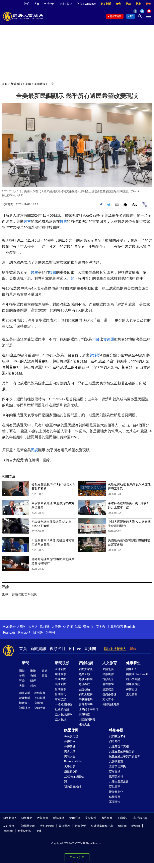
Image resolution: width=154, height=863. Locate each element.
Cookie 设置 (77, 857)
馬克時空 (84, 714)
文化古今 (108, 699)
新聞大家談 (86, 669)
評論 (22, 680)
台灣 (33, 675)
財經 (33, 680)
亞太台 (100, 626)
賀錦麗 (108, 339)
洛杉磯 (45, 626)
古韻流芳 (108, 679)
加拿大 (33, 626)
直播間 (90, 648)
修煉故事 (114, 796)
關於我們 (26, 817)
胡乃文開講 (133, 679)
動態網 (135, 825)
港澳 (33, 670)
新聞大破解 (86, 694)
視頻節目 (58, 648)
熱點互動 (84, 674)
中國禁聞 (60, 679)
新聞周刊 (60, 694)
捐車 (138, 3)
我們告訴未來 (117, 736)
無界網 (8, 830)
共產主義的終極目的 (121, 751)
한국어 (50, 632)
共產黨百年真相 (119, 746)
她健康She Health (137, 674)
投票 (63, 221)
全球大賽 (40, 707)
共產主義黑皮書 (119, 781)
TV (131, 16)
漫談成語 (108, 689)
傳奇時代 (114, 741)
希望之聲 (80, 825)
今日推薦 (40, 697)
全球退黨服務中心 (102, 825)
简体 (69, 3)
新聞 (25, 663)
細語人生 (84, 724)
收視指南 (42, 817)
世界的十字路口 (88, 709)
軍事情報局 (86, 699)
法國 (78, 626)
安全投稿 (90, 817)
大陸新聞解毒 (87, 719)
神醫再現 (131, 689)
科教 (33, 685)
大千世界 (69, 766)
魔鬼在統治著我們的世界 (124, 756)
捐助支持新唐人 (115, 649)
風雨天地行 (116, 776)
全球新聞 (60, 669)
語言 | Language (86, 3)
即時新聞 (24, 697)
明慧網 (122, 825)
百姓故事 (114, 786)
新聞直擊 (60, 689)
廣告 (118, 3)
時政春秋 (84, 684)
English (129, 626)
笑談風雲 (108, 674)
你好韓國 (69, 746)
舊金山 (88, 626)
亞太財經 (60, 719)
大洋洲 (56, 626)
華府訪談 (60, 699)
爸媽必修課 (109, 694)
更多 (39, 830)
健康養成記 (133, 684)
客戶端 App (140, 817)
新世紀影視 (24, 830)
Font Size (134, 204)
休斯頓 (68, 626)
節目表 (75, 648)
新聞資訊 (16, 83)
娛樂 (44, 670)
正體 (62, 3)
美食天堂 (69, 751)
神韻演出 (24, 707)
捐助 (128, 3)
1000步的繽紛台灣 (74, 779)
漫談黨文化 (116, 791)
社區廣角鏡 (62, 709)
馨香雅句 (108, 684)
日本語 (38, 632)
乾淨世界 (64, 825)
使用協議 (74, 817)
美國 (28, 83)
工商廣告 (114, 801)
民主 (27, 221)
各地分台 (49, 3)
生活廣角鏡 (71, 736)
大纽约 (21, 626)
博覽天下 (24, 702)
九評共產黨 (116, 761)
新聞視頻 (62, 663)
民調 (34, 450)
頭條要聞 (24, 692)
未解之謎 (108, 669)
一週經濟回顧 (63, 704)
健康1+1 (131, 669)
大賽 (36, 3)
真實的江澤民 (117, 766)
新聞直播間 (115, 16)
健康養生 (133, 663)
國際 (22, 670)
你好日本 (69, 741)
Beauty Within (73, 761)
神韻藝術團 (28, 825)
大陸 (22, 685)
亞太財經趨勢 (63, 714)
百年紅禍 (114, 771)
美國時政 (39, 83)
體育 (44, 675)
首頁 (5, 83)
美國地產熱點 (110, 704)
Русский (24, 632)
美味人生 (69, 756)
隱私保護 (58, 817)
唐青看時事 (86, 704)
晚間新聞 (60, 684)
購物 (148, 3)
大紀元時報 (47, 825)
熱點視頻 (40, 692)
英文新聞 (105, 3)
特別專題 (116, 730)
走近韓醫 (131, 694)
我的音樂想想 (72, 786)
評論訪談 (86, 663)
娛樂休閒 (71, 730)
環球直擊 (60, 674)
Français (9, 632)
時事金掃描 (86, 679)
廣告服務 (106, 817)
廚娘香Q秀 (71, 771)
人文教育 (109, 663)
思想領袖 (84, 689)
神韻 (26, 3)
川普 (70, 278)
